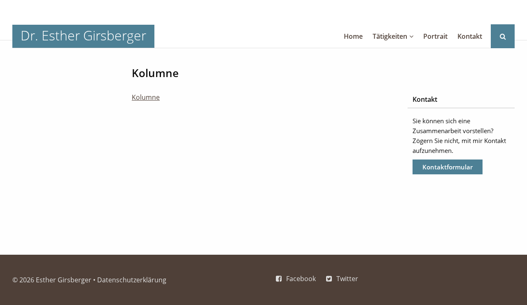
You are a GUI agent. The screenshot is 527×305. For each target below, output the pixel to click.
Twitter (347, 278)
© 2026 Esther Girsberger (51, 279)
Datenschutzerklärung (131, 279)
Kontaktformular (447, 167)
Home (353, 36)
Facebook (301, 278)
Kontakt (469, 36)
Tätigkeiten (390, 36)
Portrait (435, 36)
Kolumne (146, 97)
